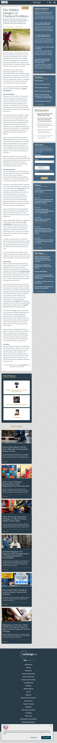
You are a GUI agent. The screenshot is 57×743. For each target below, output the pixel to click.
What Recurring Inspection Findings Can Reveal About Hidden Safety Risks (14, 519)
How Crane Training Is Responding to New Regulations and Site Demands (16, 484)
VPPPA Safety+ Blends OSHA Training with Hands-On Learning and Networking (44, 131)
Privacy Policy (45, 165)
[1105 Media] (28, 660)
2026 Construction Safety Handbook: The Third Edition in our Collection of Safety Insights (43, 96)
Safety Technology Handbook (43, 91)
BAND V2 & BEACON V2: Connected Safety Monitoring (16, 390)
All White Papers (40, 291)
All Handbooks (39, 104)
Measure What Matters (41, 271)
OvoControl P (17, 417)
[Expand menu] (54, 3)
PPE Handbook (39, 81)
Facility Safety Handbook (42, 87)
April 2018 (23, 365)
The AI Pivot (28, 713)
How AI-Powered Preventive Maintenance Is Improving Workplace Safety (42, 60)
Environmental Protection (28, 680)
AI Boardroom (28, 664)
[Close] (50, 725)
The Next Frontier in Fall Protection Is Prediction (44, 47)
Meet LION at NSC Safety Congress (17, 404)
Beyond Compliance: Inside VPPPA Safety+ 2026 (45, 114)
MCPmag (28, 686)
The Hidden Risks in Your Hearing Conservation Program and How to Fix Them (44, 241)
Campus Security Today (28, 674)
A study (16, 301)
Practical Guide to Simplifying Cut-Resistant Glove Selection (44, 287)
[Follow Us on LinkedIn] (50, 2)
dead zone (21, 188)
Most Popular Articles (42, 110)
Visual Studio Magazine (28, 722)
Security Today (28, 701)
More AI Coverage (40, 71)
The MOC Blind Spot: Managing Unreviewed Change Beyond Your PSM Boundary (44, 276)
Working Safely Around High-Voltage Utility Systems (43, 220)
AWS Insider (28, 670)
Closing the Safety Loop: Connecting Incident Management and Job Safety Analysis (44, 211)
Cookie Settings (33, 737)
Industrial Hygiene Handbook (43, 101)
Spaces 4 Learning (28, 704)
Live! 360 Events (28, 683)
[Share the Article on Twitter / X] (27, 8)
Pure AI (28, 692)
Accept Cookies (46, 737)
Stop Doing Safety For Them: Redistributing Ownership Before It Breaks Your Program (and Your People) (44, 231)
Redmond (28, 695)
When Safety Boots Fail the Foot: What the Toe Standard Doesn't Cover (15, 449)
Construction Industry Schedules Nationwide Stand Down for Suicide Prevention (45, 137)
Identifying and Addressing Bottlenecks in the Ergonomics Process (43, 266)
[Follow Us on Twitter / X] (52, 2)
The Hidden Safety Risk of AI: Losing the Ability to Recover (43, 35)
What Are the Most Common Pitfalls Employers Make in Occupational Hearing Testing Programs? (43, 259)
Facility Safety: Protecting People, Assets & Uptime (44, 191)
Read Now (5, 461)
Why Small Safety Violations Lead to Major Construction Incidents (15, 592)
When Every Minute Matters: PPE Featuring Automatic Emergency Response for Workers (44, 201)
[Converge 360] (28, 654)
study (15, 310)
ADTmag (28, 667)
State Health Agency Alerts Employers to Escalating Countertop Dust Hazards (44, 119)
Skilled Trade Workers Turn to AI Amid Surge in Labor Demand (44, 13)
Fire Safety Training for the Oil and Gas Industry (44, 282)
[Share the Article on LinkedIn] (25, 8)
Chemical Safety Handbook (42, 84)
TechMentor (28, 707)
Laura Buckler (9, 27)
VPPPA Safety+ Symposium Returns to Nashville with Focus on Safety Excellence (45, 125)
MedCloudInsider (28, 689)
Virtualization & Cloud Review (28, 719)
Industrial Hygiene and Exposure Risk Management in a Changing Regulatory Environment (16, 555)
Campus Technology (28, 677)
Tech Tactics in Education (28, 710)
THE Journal (28, 716)
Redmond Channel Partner (28, 698)
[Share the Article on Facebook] (23, 8)
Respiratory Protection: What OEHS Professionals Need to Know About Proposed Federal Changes (16, 628)
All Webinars (39, 248)
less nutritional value (24, 271)
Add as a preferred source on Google (37, 2)
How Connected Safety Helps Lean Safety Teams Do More (43, 23)
